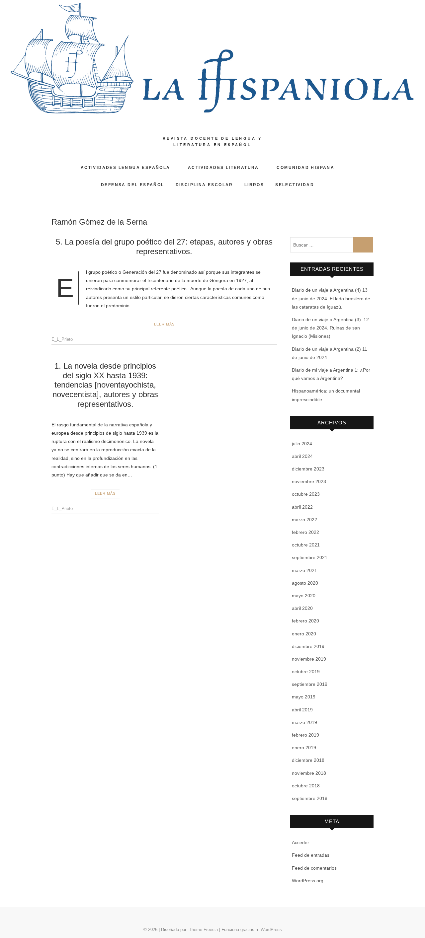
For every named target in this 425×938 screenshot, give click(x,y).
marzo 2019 (304, 722)
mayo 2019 (303, 696)
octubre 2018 (306, 785)
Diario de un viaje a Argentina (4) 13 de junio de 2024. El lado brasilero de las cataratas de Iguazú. (331, 298)
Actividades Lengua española (125, 167)
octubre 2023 (306, 494)
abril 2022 (302, 507)
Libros (254, 184)
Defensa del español (132, 184)
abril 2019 (302, 709)
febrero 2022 (305, 532)
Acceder (300, 842)
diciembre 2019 (308, 646)
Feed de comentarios (314, 868)
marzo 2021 (304, 570)
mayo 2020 (303, 595)
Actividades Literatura (223, 167)
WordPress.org (307, 880)
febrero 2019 (305, 735)
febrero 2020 (305, 620)
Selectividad (294, 184)
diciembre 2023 (308, 468)
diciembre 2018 (308, 760)
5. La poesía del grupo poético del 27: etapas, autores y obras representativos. (164, 246)
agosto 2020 (305, 583)
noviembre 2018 (309, 773)
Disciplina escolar (204, 184)
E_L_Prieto (62, 339)
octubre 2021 (306, 544)
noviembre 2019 (309, 659)
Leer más (164, 324)
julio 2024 (302, 443)
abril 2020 (302, 608)
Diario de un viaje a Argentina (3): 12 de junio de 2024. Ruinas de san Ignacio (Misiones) (330, 328)
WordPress (271, 929)
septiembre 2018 (309, 798)
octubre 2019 (306, 671)
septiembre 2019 (309, 684)
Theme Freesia (203, 929)
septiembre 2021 (309, 557)
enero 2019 (304, 747)
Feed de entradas (310, 855)
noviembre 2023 (309, 481)
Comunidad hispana (305, 167)
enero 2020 (304, 633)
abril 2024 (302, 456)
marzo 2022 (304, 519)
